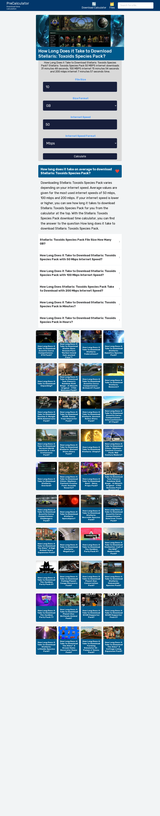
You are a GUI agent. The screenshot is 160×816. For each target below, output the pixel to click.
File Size (80, 79)
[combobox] (135, 5)
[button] (80, 242)
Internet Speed (81, 117)
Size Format (80, 98)
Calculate (80, 156)
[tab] (80, 242)
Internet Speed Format (80, 135)
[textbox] (135, 5)
